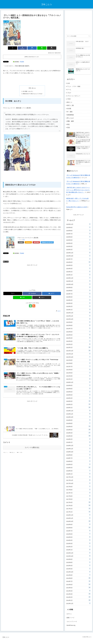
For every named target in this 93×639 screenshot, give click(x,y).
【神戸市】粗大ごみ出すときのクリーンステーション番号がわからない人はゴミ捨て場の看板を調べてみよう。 (78, 190)
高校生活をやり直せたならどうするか (33, 93)
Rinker (24, 239)
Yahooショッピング (47, 242)
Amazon (28, 242)
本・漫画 (6, 261)
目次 (30, 88)
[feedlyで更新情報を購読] (30, 305)
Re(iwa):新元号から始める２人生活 (76, 207)
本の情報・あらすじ (28, 91)
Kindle (21, 242)
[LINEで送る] (16, 61)
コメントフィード (72, 621)
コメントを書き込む (32, 447)
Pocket (22, 61)
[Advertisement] (32, 80)
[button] (51, 48)
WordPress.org (71, 625)
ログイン (69, 614)
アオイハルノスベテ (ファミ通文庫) (27, 237)
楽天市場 (36, 242)
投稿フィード (70, 617)
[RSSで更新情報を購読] (33, 305)
